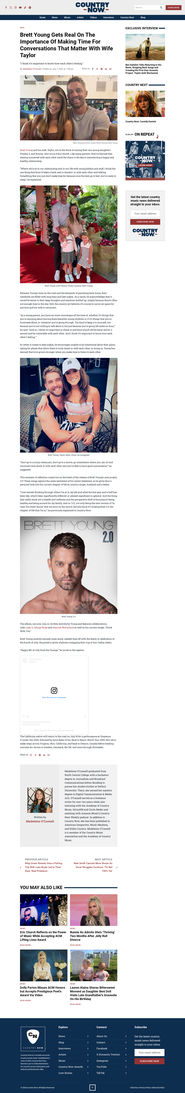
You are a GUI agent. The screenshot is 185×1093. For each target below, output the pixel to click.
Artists (80, 17)
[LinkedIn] (106, 69)
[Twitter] (10, 7)
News (55, 17)
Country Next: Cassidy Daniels (140, 121)
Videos (93, 17)
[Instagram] (15, 7)
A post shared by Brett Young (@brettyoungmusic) (54, 730)
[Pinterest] (101, 69)
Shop (142, 17)
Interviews (108, 17)
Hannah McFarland (63, 627)
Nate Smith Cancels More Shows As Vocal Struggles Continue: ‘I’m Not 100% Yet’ (93, 867)
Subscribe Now (145, 222)
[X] (97, 69)
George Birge (40, 627)
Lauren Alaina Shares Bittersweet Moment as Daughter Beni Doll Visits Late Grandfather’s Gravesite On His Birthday (93, 993)
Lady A (29, 627)
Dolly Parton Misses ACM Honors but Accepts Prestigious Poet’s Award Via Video (42, 991)
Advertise (134, 1087)
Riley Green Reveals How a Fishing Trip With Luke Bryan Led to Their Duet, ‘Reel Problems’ (43, 867)
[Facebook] (6, 7)
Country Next (127, 17)
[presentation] (43, 910)
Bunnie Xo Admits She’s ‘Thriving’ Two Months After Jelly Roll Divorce (92, 936)
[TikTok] (25, 7)
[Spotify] (30, 7)
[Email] (110, 69)
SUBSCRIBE (173, 7)
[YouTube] (20, 7)
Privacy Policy (145, 1087)
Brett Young (26, 150)
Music (67, 17)
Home (42, 17)
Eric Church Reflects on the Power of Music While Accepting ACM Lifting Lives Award (43, 936)
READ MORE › (26, 945)
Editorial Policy (158, 1087)
